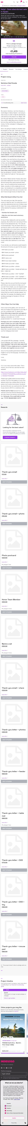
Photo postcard (9, 555)
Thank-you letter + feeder (13, 771)
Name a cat (7, 644)
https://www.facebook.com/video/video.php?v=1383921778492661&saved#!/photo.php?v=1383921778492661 (14, 374)
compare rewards (9, 437)
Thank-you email (9, 472)
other (3, 96)
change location (21, 5)
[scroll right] (25, 28)
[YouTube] (6, 1068)
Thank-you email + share (13, 688)
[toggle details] (24, 1052)
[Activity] (20, 2)
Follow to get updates (9, 998)
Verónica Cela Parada (8, 13)
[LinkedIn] (11, 1068)
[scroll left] (3, 28)
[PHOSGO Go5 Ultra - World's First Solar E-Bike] (13, 1026)
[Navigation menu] (26, 2)
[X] (4, 1068)
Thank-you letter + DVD (12, 860)
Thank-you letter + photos (14, 729)
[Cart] (17, 2)
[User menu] (23, 2)
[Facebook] (1, 1068)
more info (3, 85)
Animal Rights (5, 90)
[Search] (14, 2)
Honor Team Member (11, 599)
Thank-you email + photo (13, 513)
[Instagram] (9, 1068)
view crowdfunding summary (14, 62)
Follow (14, 57)
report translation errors (14, 1078)
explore (16, 1011)
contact (9, 85)
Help (13, 984)
